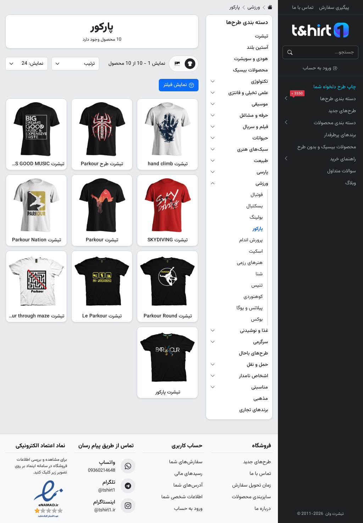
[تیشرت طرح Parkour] (102, 129)
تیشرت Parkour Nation (36, 240)
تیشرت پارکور (167, 392)
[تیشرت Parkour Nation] (36, 205)
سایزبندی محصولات (251, 497)
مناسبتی (259, 387)
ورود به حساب (317, 68)
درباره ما (263, 509)
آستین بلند (257, 48)
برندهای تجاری (253, 410)
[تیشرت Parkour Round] (167, 281)
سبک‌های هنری (252, 150)
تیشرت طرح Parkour (102, 164)
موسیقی (260, 104)
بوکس (257, 319)
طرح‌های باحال (253, 353)
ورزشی (253, 7)
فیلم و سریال (255, 127)
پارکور (257, 229)
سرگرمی (260, 342)
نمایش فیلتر (175, 85)
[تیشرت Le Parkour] (102, 281)
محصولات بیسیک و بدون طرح (326, 147)
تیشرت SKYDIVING (167, 240)
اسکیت (256, 251)
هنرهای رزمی (250, 263)
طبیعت (261, 161)
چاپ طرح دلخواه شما (334, 87)
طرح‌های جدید (342, 111)
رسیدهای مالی (188, 474)
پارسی (262, 172)
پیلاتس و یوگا (249, 308)
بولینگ (256, 218)
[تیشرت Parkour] (102, 205)
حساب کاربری (187, 446)
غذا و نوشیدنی (254, 331)
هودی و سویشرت (251, 59)
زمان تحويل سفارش (251, 485)
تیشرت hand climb (168, 164)
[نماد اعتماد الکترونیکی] (48, 500)
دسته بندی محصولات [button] (335, 123)
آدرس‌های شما (187, 485)
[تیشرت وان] (320, 30)
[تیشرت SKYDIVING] (167, 205)
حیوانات (260, 138)
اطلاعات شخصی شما (181, 497)
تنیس (257, 285)
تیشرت (261, 36)
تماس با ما (302, 8)
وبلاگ (350, 183)
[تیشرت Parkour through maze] (36, 281)
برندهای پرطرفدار (340, 135)
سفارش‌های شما (185, 462)
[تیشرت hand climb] (167, 129)
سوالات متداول (341, 171)
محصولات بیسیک (250, 70)
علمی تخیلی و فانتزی (248, 93)
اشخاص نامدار (253, 376)
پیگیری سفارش (334, 8)
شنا (259, 274)
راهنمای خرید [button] (343, 159)
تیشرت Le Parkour (102, 316)
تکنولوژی (259, 82)
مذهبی (260, 399)
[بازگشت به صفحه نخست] (270, 7)
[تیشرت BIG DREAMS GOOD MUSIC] (36, 129)
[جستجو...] (290, 52)
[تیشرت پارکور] (167, 357)
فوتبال (257, 195)
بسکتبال (254, 206)
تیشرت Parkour (102, 240)
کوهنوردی (253, 297)
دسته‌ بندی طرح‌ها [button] (325, 98)
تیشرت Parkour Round (168, 316)
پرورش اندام (251, 240)
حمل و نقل (257, 365)
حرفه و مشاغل (254, 116)
